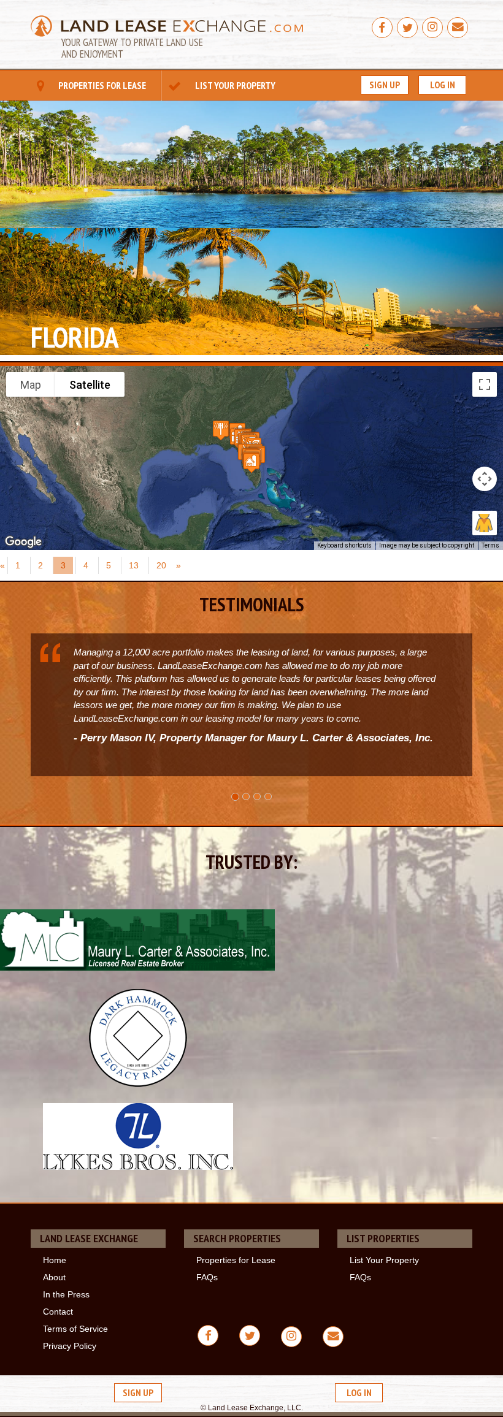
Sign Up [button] (384, 84)
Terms (490, 545)
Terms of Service (75, 1329)
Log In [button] (442, 84)
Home (54, 1260)
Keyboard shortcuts (344, 545)
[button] (251, 462)
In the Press (66, 1294)
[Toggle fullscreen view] (484, 384)
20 (161, 565)
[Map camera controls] (484, 479)
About (54, 1277)
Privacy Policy (69, 1346)
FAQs (207, 1277)
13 (134, 565)
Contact (58, 1311)
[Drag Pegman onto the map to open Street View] (484, 523)
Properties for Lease (101, 85)
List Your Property (234, 85)
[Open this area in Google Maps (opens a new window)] (23, 542)
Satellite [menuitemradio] (89, 384)
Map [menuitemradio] (30, 384)
